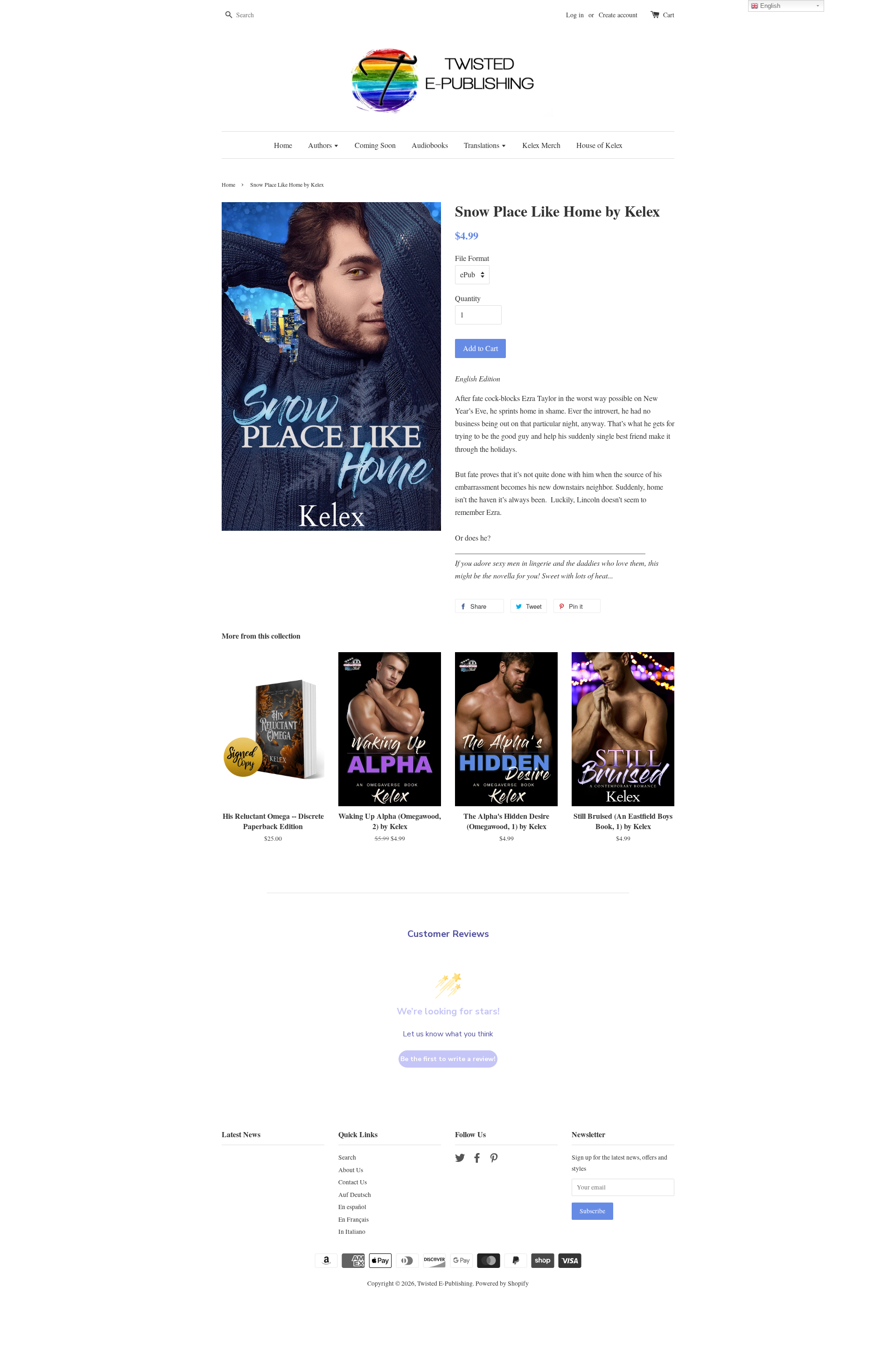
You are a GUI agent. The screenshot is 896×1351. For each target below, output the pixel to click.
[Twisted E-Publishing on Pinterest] (494, 1159)
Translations (482, 145)
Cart (668, 14)
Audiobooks (430, 145)
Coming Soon (375, 145)
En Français (353, 1219)
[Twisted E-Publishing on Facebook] (477, 1159)
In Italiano (351, 1231)
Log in (575, 14)
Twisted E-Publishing (445, 1283)
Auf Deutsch (354, 1194)
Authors (321, 145)
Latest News (241, 1134)
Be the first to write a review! (448, 1059)
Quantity (468, 298)
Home (283, 145)
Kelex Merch (541, 145)
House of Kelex (599, 145)
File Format (472, 258)
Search (347, 1157)
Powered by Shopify (502, 1283)
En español (352, 1207)
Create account (618, 14)
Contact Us (352, 1182)
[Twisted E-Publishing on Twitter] (460, 1159)
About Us (350, 1170)
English (769, 5)
